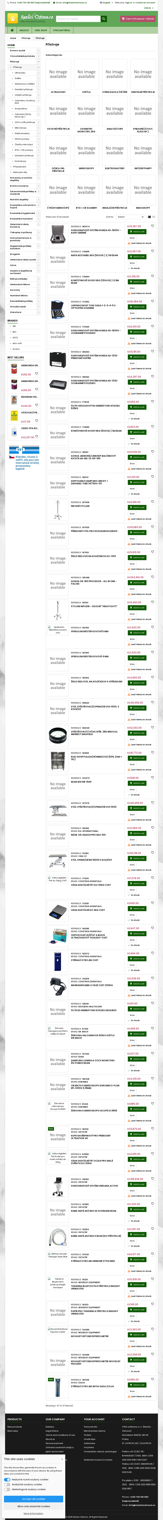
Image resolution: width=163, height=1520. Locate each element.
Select (131, 217)
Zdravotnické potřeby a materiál (23, 192)
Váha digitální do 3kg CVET (88, 910)
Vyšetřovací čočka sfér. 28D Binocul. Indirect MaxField (94, 733)
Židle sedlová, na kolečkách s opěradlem (96, 681)
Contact (128, 1419)
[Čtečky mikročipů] (58, 190)
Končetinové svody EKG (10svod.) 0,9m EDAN (95, 282)
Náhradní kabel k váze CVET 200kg (92, 985)
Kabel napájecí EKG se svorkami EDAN (93, 1210)
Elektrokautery (22, 133)
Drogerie (15, 254)
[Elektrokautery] (114, 150)
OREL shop (41, 30)
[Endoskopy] (143, 190)
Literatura (15, 312)
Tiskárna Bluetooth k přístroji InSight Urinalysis (95, 1287)
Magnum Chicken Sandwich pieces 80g (30, 397)
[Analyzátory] (114, 111)
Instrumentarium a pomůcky (20, 239)
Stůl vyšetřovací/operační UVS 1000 (94, 806)
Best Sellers (15, 357)
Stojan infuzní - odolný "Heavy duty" (94, 606)
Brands (12, 320)
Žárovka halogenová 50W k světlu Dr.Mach (93, 1037)
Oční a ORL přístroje (25, 122)
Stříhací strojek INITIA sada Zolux (92, 1386)
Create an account (145, 2)
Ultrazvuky (20, 72)
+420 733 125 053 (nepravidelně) (33, 2)
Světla (18, 78)
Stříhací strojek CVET (84, 960)
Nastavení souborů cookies (98, 1459)
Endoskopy (20, 161)
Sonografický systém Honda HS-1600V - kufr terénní (96, 231)
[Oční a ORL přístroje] (58, 150)
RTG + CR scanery (24, 150)
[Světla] (86, 74)
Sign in (128, 2)
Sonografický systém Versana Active (94, 1185)
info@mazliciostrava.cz (75, 2)
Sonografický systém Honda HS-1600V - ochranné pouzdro (96, 332)
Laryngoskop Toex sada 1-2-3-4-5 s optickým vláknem (93, 307)
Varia (13, 265)
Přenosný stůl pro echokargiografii (94, 531)
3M (14, 326)
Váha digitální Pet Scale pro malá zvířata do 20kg (92, 1162)
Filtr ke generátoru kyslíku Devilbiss (94, 1010)
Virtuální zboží (18, 306)
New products (14, 1426)
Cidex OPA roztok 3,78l (30, 428)
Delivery (50, 1426)
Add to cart (137, 231)
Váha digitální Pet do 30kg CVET (91, 885)
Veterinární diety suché (23, 259)
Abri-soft (17, 343)
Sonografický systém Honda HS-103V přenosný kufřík (94, 357)
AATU (15, 337)
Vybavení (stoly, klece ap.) (23, 115)
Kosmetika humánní (21, 218)
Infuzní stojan (80, 506)
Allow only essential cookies (33, 1506)
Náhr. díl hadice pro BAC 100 (88, 834)
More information (33, 1513)
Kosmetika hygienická (22, 213)
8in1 (14, 331)
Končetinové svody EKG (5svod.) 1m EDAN (96, 430)
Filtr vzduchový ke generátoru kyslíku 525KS (95, 407)
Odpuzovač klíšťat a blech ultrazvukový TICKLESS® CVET (89, 936)
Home (11, 45)
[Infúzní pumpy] (143, 150)
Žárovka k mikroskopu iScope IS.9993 (94, 1110)
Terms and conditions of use (60, 1435)
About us (50, 1439)
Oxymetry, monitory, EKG (25, 102)
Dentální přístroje (24, 89)
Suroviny (15, 289)
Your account (94, 1419)
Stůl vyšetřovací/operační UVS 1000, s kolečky (95, 708)
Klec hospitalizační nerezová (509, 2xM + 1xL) (96, 758)
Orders (87, 1435)
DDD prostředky (18, 278)
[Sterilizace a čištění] (114, 74)
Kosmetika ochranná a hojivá (23, 206)
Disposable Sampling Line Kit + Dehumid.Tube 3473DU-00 (89, 482)
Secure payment (54, 1443)
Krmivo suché (17, 50)
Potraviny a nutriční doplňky (21, 179)
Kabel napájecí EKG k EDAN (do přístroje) (96, 1236)
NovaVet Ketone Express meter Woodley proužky (95, 1362)
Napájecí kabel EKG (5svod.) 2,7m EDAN (94, 255)
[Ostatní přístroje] (58, 111)
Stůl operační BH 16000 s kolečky (91, 859)
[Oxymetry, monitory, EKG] (86, 111)
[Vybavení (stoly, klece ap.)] (143, 111)
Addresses (89, 1443)
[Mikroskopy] (86, 150)
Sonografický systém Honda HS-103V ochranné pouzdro (94, 382)
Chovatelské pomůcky (22, 56)
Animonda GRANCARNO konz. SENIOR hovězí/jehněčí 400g (30, 381)
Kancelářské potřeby (21, 301)
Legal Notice (52, 1430)
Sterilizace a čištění (25, 83)
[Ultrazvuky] (58, 74)
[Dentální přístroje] (143, 74)
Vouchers (89, 1447)
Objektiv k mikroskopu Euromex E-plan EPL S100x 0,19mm (95, 1087)
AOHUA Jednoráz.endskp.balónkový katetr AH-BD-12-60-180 (93, 457)
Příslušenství (19, 166)
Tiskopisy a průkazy (21, 232)
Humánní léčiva (19, 295)
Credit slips (89, 1439)
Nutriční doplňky (19, 199)
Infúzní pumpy (22, 138)
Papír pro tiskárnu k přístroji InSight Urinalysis (94, 1312)
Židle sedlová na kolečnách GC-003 (93, 556)
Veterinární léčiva (20, 284)
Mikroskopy (21, 127)
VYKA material (61, 30)
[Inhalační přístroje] (114, 190)
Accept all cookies (33, 1499)
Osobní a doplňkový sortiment (21, 272)
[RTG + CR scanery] (86, 190)
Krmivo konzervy (19, 185)
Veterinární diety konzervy (19, 225)
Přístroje (14, 61)
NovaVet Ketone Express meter (90, 1336)
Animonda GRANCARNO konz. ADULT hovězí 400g (30, 365)
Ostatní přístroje (23, 94)
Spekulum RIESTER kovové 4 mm (90, 656)
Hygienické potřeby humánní (20, 247)
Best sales (12, 1430)
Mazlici (24, 30)
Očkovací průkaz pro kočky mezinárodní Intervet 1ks (30, 412)
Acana (15, 349)
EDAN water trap (81, 781)
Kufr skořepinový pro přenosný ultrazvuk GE (90, 1137)
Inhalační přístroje (24, 155)
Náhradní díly (20, 172)
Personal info (90, 1426)
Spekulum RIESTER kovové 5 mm (89, 631)
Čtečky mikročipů (24, 144)
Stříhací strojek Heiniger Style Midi (93, 1261)
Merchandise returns (94, 1430)
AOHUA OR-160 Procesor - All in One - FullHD (94, 582)
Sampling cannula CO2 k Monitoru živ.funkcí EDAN (93, 1062)
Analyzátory (21, 108)
